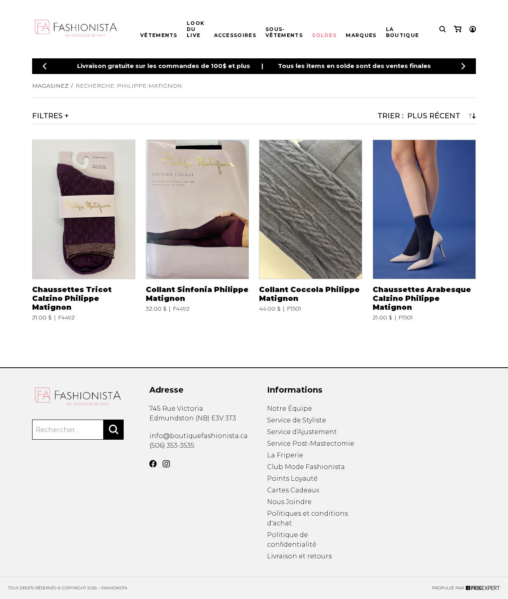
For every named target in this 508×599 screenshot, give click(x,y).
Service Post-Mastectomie (310, 443)
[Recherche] (442, 29)
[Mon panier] (457, 29)
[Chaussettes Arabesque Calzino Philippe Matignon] (424, 230)
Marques (361, 35)
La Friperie (285, 455)
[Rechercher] (114, 430)
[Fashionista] (78, 397)
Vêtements (158, 35)
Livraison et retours (299, 556)
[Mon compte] (472, 29)
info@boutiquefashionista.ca (198, 436)
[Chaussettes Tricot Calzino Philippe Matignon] (83, 230)
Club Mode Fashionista (306, 467)
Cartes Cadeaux (293, 490)
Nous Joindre (289, 502)
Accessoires (235, 35)
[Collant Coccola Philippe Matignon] (310, 230)
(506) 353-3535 (171, 445)
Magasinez (50, 85)
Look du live (195, 29)
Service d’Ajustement (302, 432)
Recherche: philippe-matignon (128, 85)
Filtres (47, 115)
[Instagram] (166, 463)
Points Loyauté (292, 478)
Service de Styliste (296, 420)
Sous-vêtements (284, 32)
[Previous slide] (45, 66)
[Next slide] (463, 66)
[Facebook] (153, 463)
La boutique (402, 32)
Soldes (324, 35)
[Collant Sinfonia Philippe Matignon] (197, 230)
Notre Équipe (289, 408)
